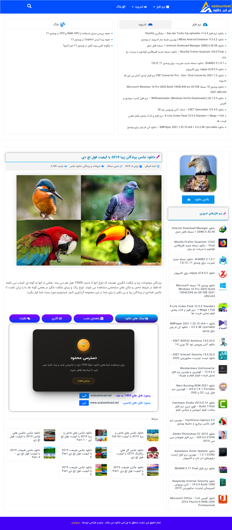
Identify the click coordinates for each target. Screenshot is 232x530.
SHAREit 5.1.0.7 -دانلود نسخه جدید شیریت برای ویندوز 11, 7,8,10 (187, 63)
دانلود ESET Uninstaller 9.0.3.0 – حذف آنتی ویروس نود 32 (191, 110)
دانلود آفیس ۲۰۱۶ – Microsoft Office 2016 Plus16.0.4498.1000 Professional (192, 502)
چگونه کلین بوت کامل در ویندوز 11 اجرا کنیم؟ (86, 46)
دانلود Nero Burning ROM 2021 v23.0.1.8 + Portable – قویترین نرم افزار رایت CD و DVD (193, 389)
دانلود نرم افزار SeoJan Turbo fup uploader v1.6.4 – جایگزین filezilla (184, 33)
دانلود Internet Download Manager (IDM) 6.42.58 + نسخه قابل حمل (185, 46)
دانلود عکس (76, 166)
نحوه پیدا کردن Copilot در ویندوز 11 (90, 40)
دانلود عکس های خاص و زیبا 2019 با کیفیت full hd (127, 435)
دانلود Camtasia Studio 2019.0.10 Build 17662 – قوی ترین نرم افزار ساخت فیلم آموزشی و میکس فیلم (193, 406)
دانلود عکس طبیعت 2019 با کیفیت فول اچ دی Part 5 (77, 454)
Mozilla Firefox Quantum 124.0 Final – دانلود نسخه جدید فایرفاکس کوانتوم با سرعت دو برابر (194, 245)
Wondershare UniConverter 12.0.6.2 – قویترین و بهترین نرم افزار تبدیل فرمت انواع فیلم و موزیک (193, 372)
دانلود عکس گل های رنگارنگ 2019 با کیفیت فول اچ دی (129, 454)
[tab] (199, 24)
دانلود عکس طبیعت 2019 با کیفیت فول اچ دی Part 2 (77, 471)
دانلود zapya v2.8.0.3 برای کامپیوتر (205, 69)
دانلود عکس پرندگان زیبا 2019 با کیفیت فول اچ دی (118, 157)
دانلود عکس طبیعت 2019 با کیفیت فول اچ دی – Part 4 (25, 454)
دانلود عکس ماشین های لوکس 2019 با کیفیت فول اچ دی (25, 436)
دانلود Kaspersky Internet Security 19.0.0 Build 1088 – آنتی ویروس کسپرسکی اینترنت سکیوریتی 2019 (193, 484)
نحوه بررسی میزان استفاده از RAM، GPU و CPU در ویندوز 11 (78, 33)
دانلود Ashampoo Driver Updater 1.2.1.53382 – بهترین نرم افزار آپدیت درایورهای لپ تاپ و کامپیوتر (193, 454)
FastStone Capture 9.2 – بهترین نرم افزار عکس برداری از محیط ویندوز (192, 422)
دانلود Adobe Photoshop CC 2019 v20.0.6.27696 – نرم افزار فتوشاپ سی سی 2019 (192, 437)
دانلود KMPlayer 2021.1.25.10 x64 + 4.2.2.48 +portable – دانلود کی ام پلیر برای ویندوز (175, 127)
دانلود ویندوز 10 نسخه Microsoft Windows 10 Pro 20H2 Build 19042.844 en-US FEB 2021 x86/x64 (195, 290)
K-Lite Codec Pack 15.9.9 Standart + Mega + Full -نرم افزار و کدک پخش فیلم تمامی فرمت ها (192, 310)
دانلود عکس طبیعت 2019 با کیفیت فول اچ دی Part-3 (128, 471)
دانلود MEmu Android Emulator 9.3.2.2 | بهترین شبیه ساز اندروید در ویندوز (182, 40)
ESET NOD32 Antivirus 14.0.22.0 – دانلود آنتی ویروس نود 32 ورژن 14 (193, 343)
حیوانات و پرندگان (92, 166)
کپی (84, 396)
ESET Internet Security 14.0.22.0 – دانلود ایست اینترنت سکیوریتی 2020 (192, 356)
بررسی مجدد (84, 381)
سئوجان (75, 523)
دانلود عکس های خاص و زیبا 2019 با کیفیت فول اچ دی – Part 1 (76, 436)
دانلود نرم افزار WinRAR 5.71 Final (195, 468)
